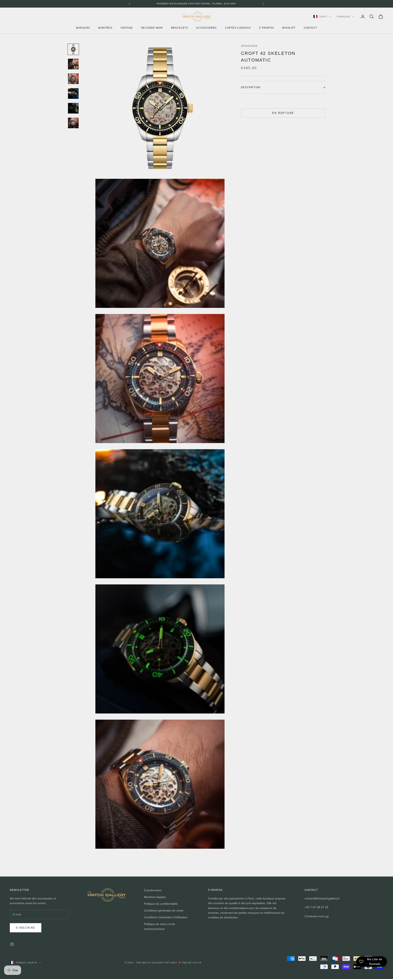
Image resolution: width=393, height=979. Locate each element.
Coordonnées (152, 890)
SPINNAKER (249, 46)
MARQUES (83, 27)
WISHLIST (289, 27)
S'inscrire (25, 927)
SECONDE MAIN (152, 27)
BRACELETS (179, 27)
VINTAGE (127, 27)
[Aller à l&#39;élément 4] (73, 93)
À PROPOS (266, 27)
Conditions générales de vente (163, 910)
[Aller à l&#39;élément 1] (73, 49)
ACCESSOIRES (206, 27)
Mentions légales (155, 897)
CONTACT (310, 27)
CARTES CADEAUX (238, 27)
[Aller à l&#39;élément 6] (73, 123)
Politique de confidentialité (161, 903)
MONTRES (105, 27)
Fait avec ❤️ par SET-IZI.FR (183, 962)
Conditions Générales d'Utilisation (165, 917)
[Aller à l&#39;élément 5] (73, 108)
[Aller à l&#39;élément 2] (73, 64)
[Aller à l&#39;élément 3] (73, 78)
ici (327, 916)
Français (343, 16)
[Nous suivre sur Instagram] (12, 944)
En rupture (283, 113)
